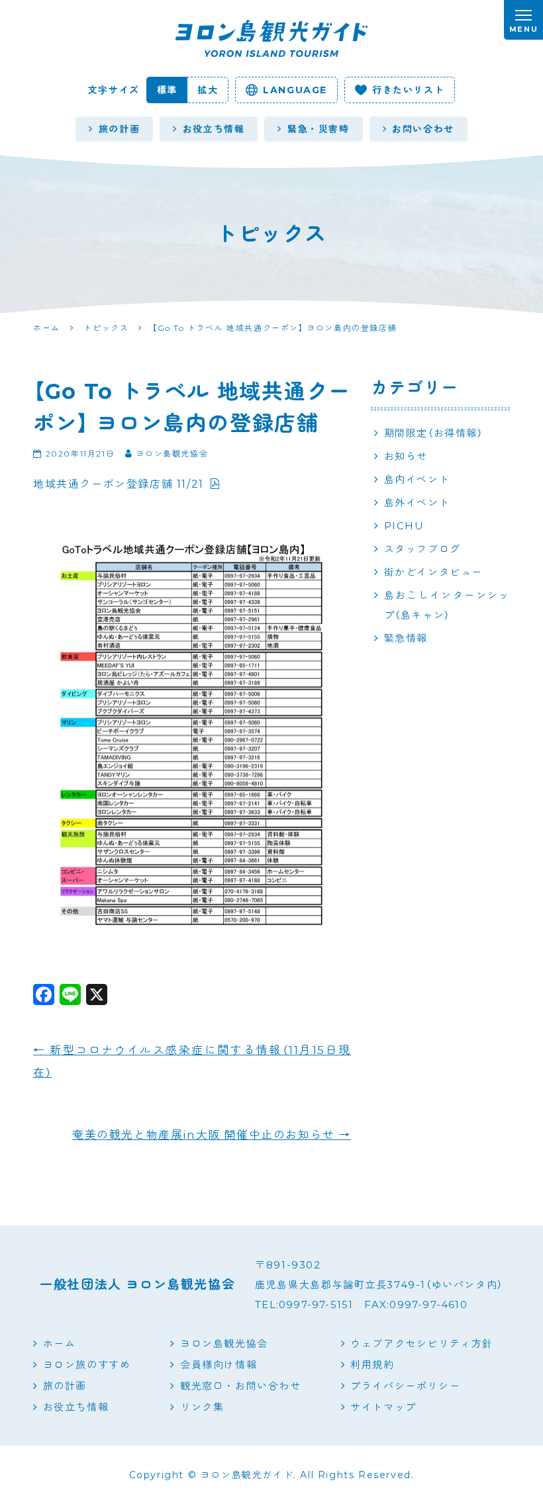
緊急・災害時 (318, 129)
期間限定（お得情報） (433, 433)
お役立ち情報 (214, 129)
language (295, 90)
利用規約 (372, 1364)
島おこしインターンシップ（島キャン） (447, 605)
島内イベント (417, 479)
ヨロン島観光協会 (224, 1343)
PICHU (404, 525)
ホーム (59, 1343)
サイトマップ (383, 1407)
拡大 (207, 90)
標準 (167, 90)
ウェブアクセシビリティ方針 (421, 1343)
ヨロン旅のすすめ (86, 1364)
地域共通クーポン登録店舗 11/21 (118, 484)
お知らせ (406, 456)
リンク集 (202, 1407)
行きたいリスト (408, 90)
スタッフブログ (422, 549)
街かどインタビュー (433, 572)
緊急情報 (406, 638)
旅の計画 (119, 129)
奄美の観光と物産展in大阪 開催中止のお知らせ (211, 1134)
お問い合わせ (423, 129)
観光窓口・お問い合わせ (240, 1386)
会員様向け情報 (218, 1364)
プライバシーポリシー (405, 1386)
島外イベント (417, 502)
